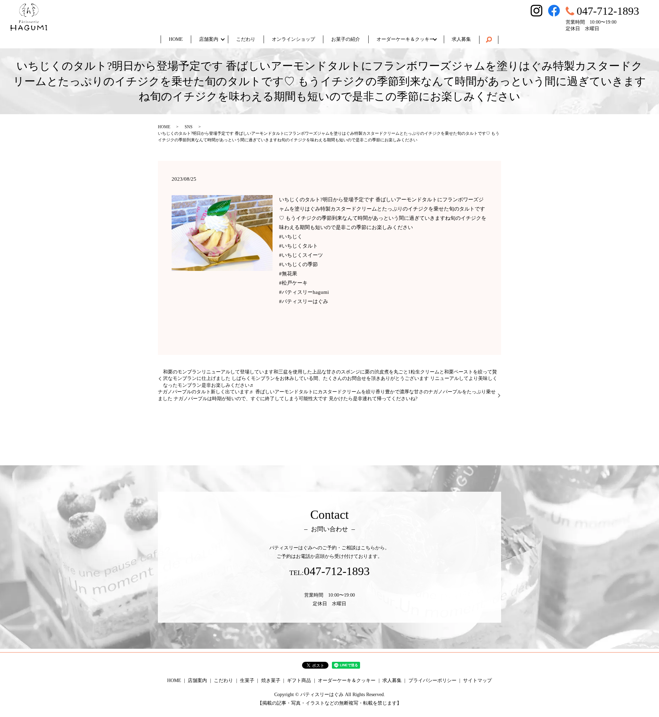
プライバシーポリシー (432, 680)
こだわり (245, 39)
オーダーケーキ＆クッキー (405, 39)
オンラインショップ (293, 39)
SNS (189, 126)
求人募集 (461, 39)
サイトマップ (477, 680)
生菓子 (247, 680)
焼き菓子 (270, 680)
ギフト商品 (299, 680)
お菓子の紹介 (345, 39)
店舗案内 (208, 39)
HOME (176, 39)
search (488, 40)
